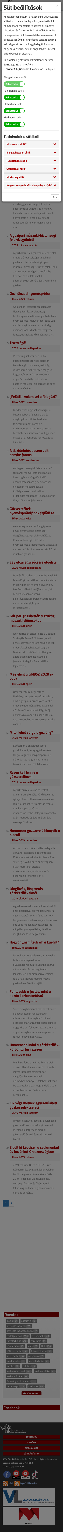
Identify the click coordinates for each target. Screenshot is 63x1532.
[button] (16, 144)
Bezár (54, 197)
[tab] (31, 144)
